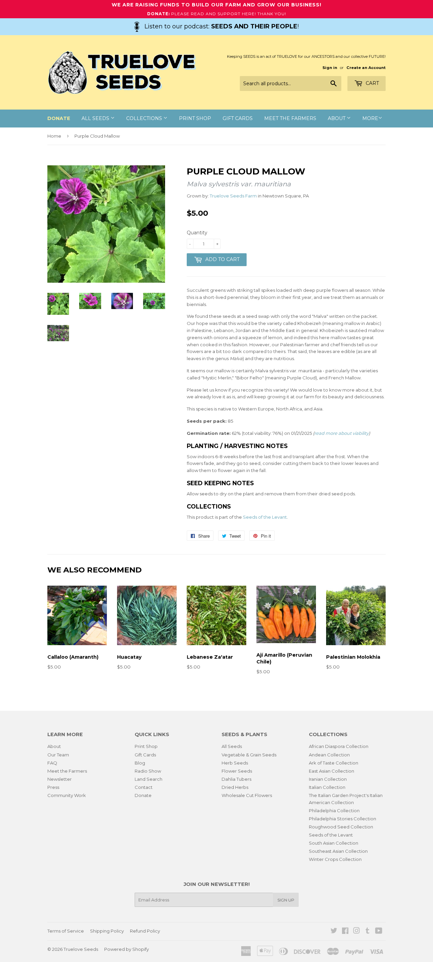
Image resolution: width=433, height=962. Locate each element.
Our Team (58, 754)
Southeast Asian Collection (338, 851)
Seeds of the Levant (265, 517)
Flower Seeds (237, 771)
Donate (143, 795)
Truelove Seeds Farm (233, 195)
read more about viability (341, 433)
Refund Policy (145, 931)
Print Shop (195, 118)
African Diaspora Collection (338, 746)
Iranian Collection (328, 779)
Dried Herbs (235, 787)
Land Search (148, 779)
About (337, 118)
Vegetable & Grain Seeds (249, 754)
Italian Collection (327, 787)
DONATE (58, 118)
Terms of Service (65, 931)
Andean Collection (329, 754)
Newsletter (59, 779)
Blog (140, 763)
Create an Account (366, 67)
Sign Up (285, 899)
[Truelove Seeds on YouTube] (378, 931)
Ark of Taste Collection (333, 763)
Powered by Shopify (126, 949)
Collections (144, 118)
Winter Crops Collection (335, 859)
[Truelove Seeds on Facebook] (345, 931)
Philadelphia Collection (334, 810)
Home (54, 136)
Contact (144, 787)
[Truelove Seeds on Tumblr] (367, 931)
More (370, 118)
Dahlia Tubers (236, 779)
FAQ (52, 763)
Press (53, 787)
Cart (371, 83)
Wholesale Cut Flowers (247, 795)
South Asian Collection (333, 843)
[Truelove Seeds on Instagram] (356, 931)
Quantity (197, 233)
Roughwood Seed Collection (341, 826)
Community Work (66, 795)
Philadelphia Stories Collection (342, 818)
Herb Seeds (235, 763)
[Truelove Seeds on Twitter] (334, 931)
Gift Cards (238, 118)
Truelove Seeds (81, 949)
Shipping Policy (107, 931)
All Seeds (96, 118)
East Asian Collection (331, 771)
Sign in (329, 67)
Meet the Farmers (290, 118)
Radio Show (148, 771)
